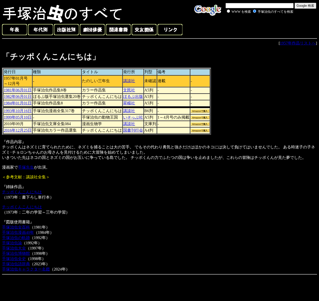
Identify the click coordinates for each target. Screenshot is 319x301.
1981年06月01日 (18, 90)
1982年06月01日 (18, 96)
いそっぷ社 (133, 117)
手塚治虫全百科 (16, 227)
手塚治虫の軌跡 (16, 238)
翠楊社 (129, 103)
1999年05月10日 (18, 117)
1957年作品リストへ (298, 43)
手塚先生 (26, 167)
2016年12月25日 (18, 130)
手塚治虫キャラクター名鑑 (26, 269)
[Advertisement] (255, 25)
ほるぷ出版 (133, 96)
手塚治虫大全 (14, 248)
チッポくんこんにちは (22, 192)
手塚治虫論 (12, 243)
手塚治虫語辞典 (16, 264)
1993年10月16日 (18, 111)
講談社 (129, 81)
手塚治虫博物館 (16, 253)
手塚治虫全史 (14, 259)
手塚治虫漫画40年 (18, 232)
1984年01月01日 (18, 103)
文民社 (129, 90)
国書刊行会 (133, 130)
